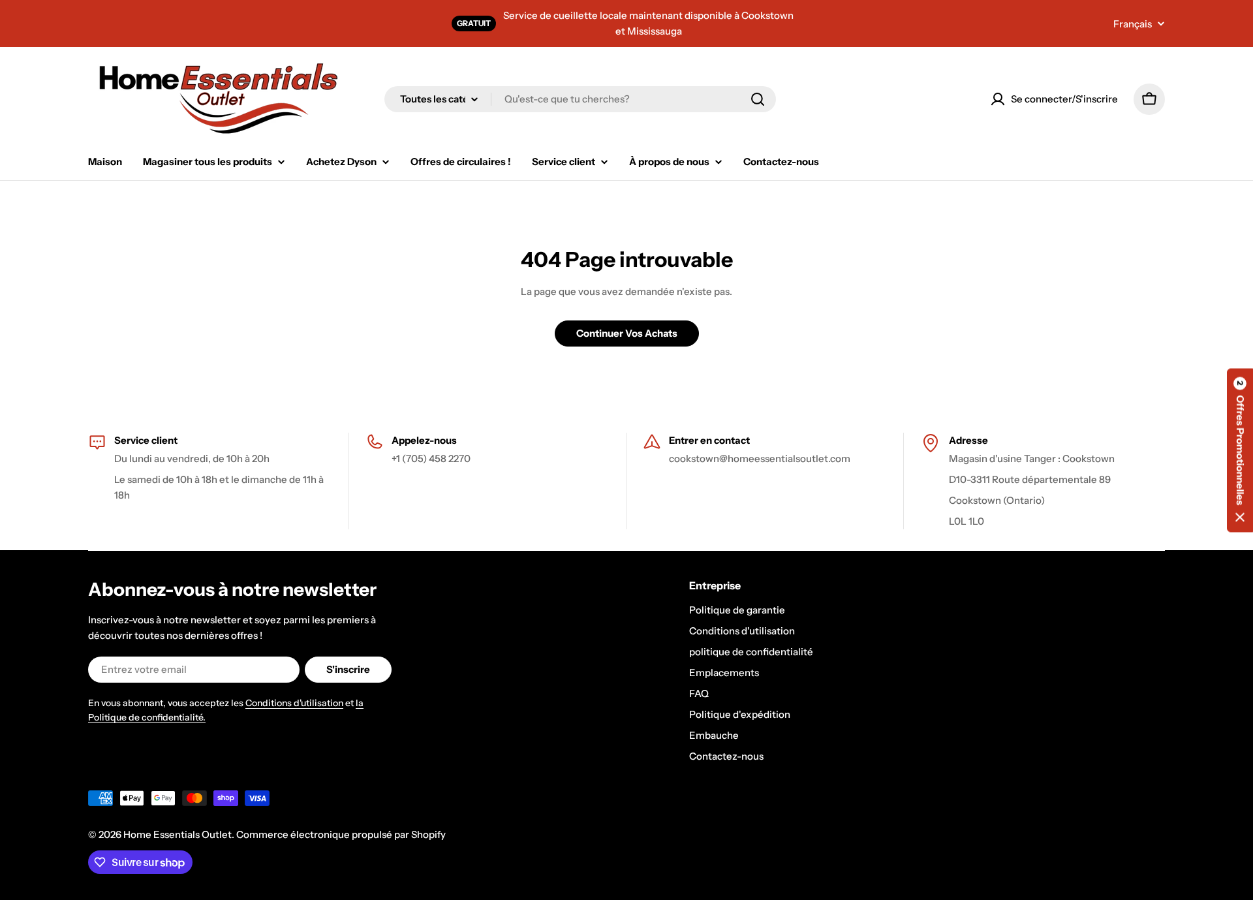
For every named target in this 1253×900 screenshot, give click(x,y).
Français (1132, 24)
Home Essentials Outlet (177, 834)
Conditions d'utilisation (294, 703)
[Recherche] (758, 99)
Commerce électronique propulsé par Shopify (341, 834)
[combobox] (580, 99)
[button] (1240, 450)
